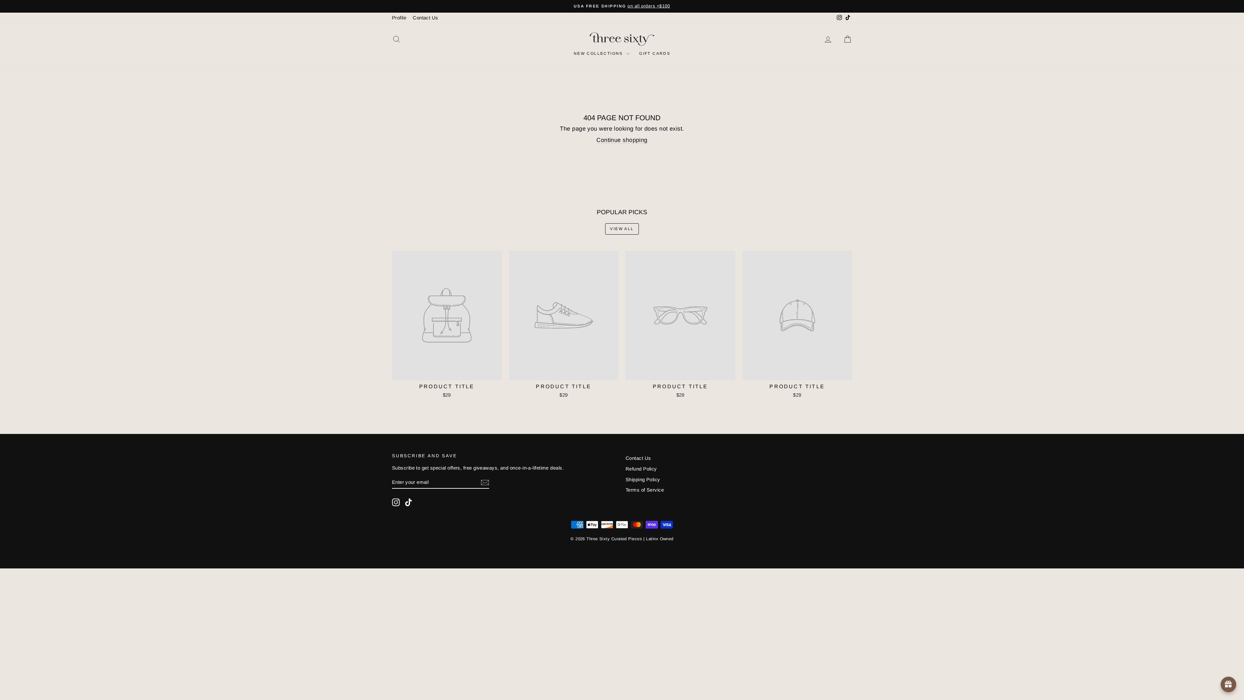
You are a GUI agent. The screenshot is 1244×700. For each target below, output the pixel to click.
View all (622, 229)
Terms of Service (645, 490)
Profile (399, 17)
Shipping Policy (643, 479)
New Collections (599, 53)
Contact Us (425, 17)
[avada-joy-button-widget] (1228, 684)
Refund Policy (641, 469)
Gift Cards (654, 53)
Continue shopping (622, 140)
